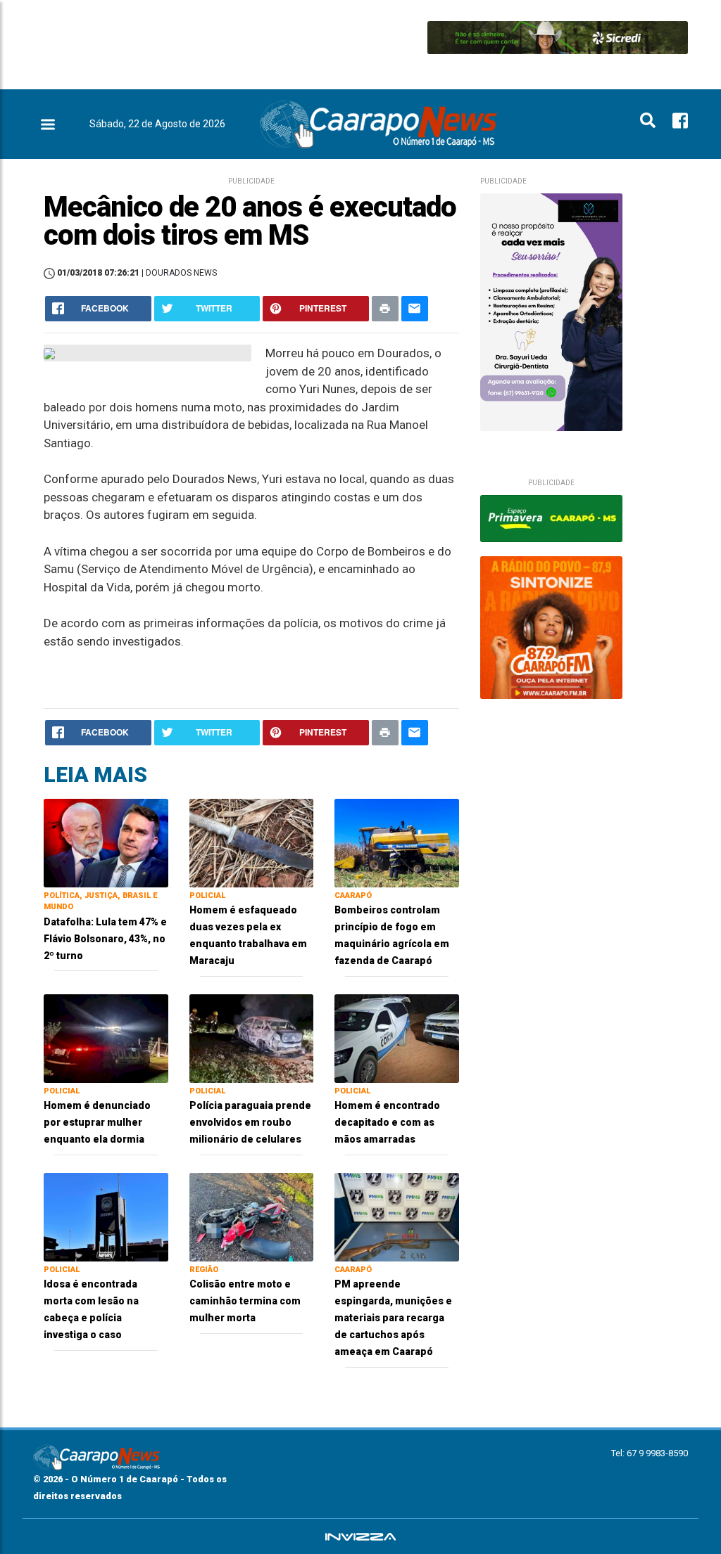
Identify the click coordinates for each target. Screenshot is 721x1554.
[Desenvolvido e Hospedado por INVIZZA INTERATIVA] (360, 1536)
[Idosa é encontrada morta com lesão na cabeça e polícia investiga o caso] (106, 1216)
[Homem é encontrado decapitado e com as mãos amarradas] (396, 1037)
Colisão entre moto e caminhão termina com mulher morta (245, 1300)
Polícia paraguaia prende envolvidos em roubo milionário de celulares (250, 1122)
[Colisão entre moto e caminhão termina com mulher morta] (251, 1216)
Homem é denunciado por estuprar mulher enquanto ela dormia (97, 1122)
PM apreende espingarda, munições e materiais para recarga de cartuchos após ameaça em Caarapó (393, 1317)
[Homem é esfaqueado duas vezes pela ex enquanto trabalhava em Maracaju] (251, 842)
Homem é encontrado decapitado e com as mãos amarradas (387, 1122)
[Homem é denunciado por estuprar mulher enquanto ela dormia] (106, 1037)
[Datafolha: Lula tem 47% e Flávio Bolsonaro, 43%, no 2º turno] (106, 842)
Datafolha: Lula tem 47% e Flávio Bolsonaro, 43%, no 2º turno (105, 938)
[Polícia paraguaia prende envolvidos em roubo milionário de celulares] (251, 1037)
